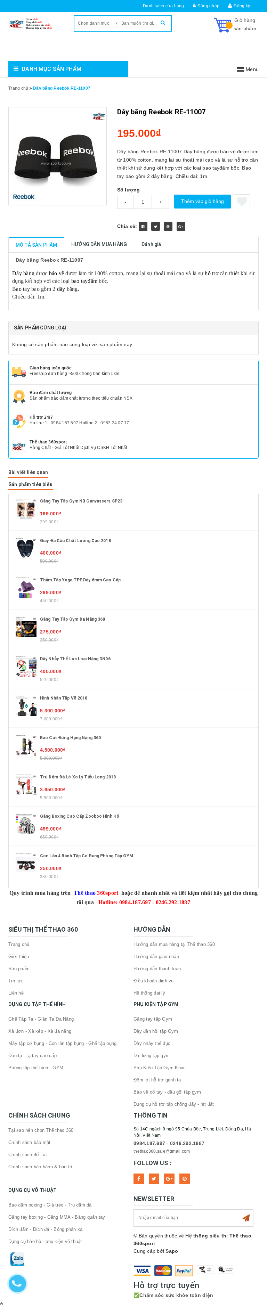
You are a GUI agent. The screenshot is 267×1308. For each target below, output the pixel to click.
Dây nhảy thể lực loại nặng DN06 (75, 658)
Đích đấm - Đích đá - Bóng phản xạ (45, 1229)
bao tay (79, 281)
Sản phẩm (19, 968)
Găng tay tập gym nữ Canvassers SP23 (81, 501)
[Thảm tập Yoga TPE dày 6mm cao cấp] (26, 587)
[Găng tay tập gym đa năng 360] (26, 626)
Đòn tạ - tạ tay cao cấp (32, 1055)
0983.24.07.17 (114, 422)
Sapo (171, 1251)
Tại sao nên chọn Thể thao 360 (40, 1130)
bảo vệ (56, 273)
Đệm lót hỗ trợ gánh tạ (157, 1079)
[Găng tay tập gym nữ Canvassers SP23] (26, 508)
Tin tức (16, 980)
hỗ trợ (211, 273)
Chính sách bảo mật (29, 1142)
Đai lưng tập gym (152, 1055)
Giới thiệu (18, 956)
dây (61, 289)
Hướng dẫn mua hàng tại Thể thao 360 (174, 944)
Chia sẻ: (127, 226)
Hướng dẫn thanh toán (157, 968)
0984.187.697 (64, 422)
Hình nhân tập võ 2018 (64, 698)
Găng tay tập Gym (153, 1019)
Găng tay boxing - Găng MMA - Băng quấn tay (56, 1217)
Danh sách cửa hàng (163, 5)
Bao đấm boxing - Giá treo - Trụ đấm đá (50, 1205)
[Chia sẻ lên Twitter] (155, 226)
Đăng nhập (208, 5)
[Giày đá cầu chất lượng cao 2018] (26, 547)
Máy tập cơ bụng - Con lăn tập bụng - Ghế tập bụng (62, 1043)
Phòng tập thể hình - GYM (35, 1067)
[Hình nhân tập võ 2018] (26, 705)
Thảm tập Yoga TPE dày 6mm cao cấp (80, 580)
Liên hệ (16, 993)
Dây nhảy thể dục (152, 1043)
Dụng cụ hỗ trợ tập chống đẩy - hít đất (174, 1104)
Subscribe (246, 1218)
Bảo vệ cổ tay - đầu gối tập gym (167, 1092)
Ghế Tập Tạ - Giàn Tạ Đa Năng (41, 1019)
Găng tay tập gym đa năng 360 (72, 619)
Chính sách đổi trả (27, 1154)
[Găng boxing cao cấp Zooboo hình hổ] (26, 823)
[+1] (181, 226)
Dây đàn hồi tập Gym (156, 1031)
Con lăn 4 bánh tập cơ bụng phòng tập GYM (86, 855)
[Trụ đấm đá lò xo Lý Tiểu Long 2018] (26, 784)
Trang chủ (18, 944)
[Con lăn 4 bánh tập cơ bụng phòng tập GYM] (26, 863)
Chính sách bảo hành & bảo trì (40, 1166)
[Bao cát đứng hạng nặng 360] (26, 744)
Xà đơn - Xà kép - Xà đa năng (39, 1031)
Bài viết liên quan (28, 472)
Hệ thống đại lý (149, 993)
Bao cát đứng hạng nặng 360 (70, 737)
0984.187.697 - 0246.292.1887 (169, 1143)
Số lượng (128, 190)
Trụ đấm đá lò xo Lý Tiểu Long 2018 (78, 777)
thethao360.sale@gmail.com (162, 1151)
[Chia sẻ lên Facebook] (143, 226)
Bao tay (21, 289)
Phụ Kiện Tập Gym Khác (160, 1067)
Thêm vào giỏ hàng (202, 201)
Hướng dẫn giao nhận (156, 956)
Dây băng (23, 273)
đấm (92, 281)
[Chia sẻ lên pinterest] (168, 226)
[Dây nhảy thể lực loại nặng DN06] (26, 666)
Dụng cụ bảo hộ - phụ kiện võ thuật (45, 1241)
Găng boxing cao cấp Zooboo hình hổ (79, 816)
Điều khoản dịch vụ (154, 980)
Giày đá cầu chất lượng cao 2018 (75, 540)
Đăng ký (242, 5)
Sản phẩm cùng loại (40, 327)
